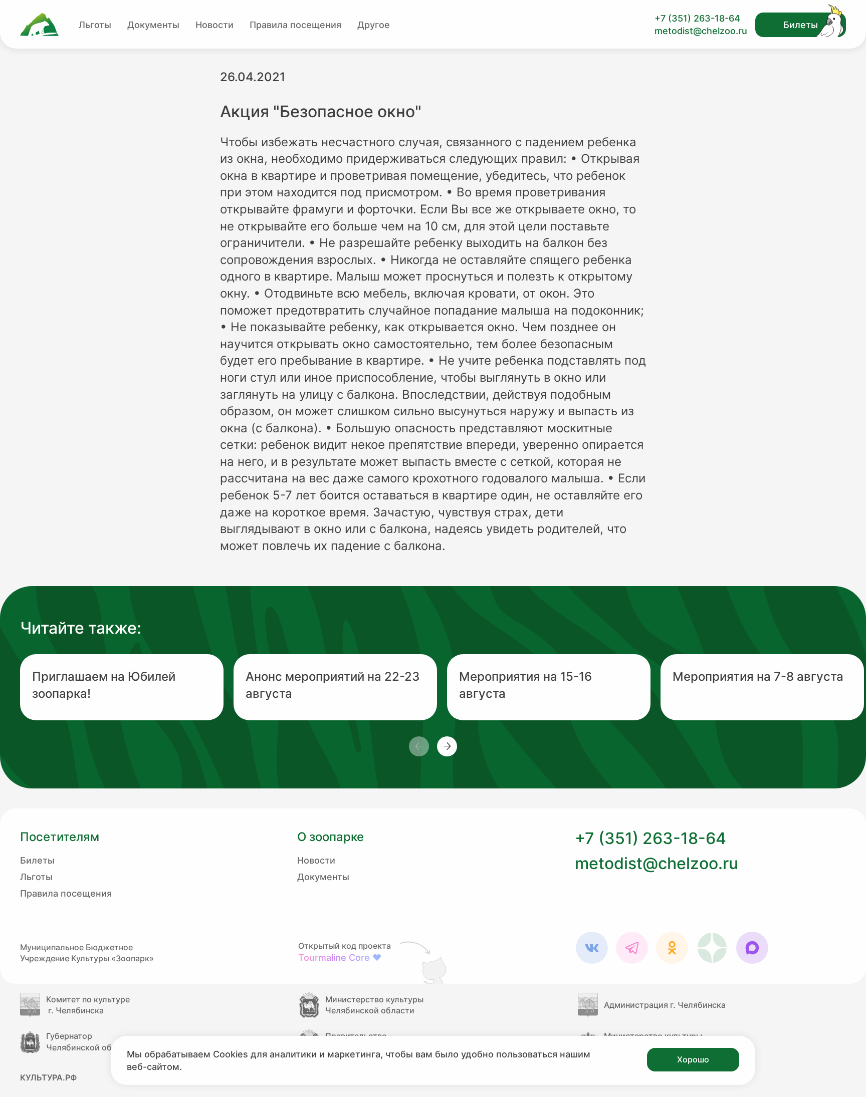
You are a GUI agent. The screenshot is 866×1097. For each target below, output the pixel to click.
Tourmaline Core (339, 957)
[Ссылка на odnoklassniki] (672, 948)
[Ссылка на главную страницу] (39, 24)
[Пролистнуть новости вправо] (447, 746)
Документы (153, 25)
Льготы (95, 25)
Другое (373, 25)
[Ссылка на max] (752, 948)
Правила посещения (295, 25)
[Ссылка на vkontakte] (592, 948)
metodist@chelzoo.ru (701, 31)
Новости (214, 25)
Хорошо (693, 1059)
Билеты (800, 25)
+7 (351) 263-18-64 (697, 18)
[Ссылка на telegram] (632, 948)
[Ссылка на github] (424, 962)
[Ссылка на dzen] (712, 948)
